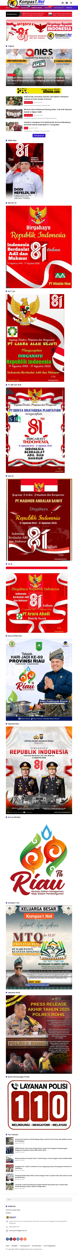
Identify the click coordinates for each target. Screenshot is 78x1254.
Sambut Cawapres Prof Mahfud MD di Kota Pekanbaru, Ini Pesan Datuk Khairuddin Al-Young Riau (47, 123)
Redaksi (8, 1213)
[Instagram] (21, 1239)
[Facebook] (7, 1239)
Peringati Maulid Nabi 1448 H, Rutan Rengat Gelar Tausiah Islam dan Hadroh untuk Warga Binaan (43, 1176)
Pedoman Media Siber (13, 1210)
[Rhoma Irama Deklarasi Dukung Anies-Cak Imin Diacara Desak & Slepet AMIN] (14, 113)
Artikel (26, 128)
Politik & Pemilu (12, 75)
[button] (62, 3)
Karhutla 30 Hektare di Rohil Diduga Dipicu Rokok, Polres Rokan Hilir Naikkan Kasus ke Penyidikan (43, 1140)
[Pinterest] (14, 1239)
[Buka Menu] (67, 3)
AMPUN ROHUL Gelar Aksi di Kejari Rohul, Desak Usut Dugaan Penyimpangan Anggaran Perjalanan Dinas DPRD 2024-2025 (41, 1149)
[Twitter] (10, 1239)
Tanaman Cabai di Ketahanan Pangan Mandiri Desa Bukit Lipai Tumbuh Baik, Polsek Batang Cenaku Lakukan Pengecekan (41, 1185)
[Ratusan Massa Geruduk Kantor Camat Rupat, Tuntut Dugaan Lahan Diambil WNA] (10, 1159)
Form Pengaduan (50, 1246)
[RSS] (25, 1239)
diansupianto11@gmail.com (18, 1231)
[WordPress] (18, 1239)
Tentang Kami (25, 1246)
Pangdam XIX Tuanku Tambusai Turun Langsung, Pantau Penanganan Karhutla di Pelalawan (58, 14)
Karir (7, 1246)
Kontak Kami (36, 1246)
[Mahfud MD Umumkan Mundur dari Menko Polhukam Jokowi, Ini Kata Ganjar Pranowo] (14, 101)
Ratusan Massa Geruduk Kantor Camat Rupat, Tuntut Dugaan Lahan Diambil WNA (27, 14)
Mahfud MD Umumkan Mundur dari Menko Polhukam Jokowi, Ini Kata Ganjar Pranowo (46, 98)
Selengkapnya (39, 136)
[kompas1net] (25, 3)
